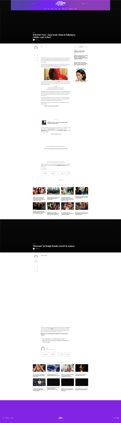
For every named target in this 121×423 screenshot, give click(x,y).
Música (34, 32)
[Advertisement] (60, 409)
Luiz (37, 39)
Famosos (34, 387)
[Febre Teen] (60, 3)
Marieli (37, 248)
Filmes (75, 54)
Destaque (75, 49)
